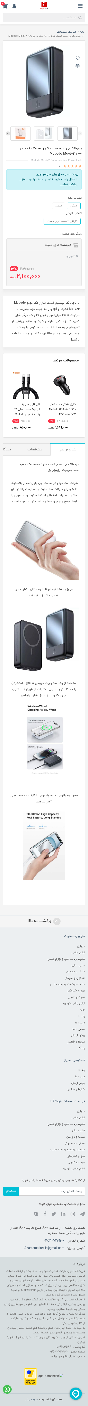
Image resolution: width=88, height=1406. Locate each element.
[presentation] (80, 133)
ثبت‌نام (11, 1191)
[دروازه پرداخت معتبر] (30, 1376)
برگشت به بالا (40, 921)
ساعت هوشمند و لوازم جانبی (67, 984)
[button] (7, 5)
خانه (82, 1010)
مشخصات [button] (34, 449)
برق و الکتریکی (76, 991)
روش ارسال (78, 1035)
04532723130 (54, 1241)
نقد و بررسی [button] (68, 449)
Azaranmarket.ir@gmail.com (44, 1248)
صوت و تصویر (76, 997)
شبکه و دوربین (75, 972)
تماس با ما (78, 1029)
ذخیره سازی (78, 965)
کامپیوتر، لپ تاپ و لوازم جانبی (66, 959)
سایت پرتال (31, 1399)
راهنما (81, 1016)
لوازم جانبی (78, 953)
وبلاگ (81, 1048)
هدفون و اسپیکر (75, 978)
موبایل (81, 946)
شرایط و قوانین (76, 1042)
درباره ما (80, 1023)
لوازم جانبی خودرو (74, 1003)
